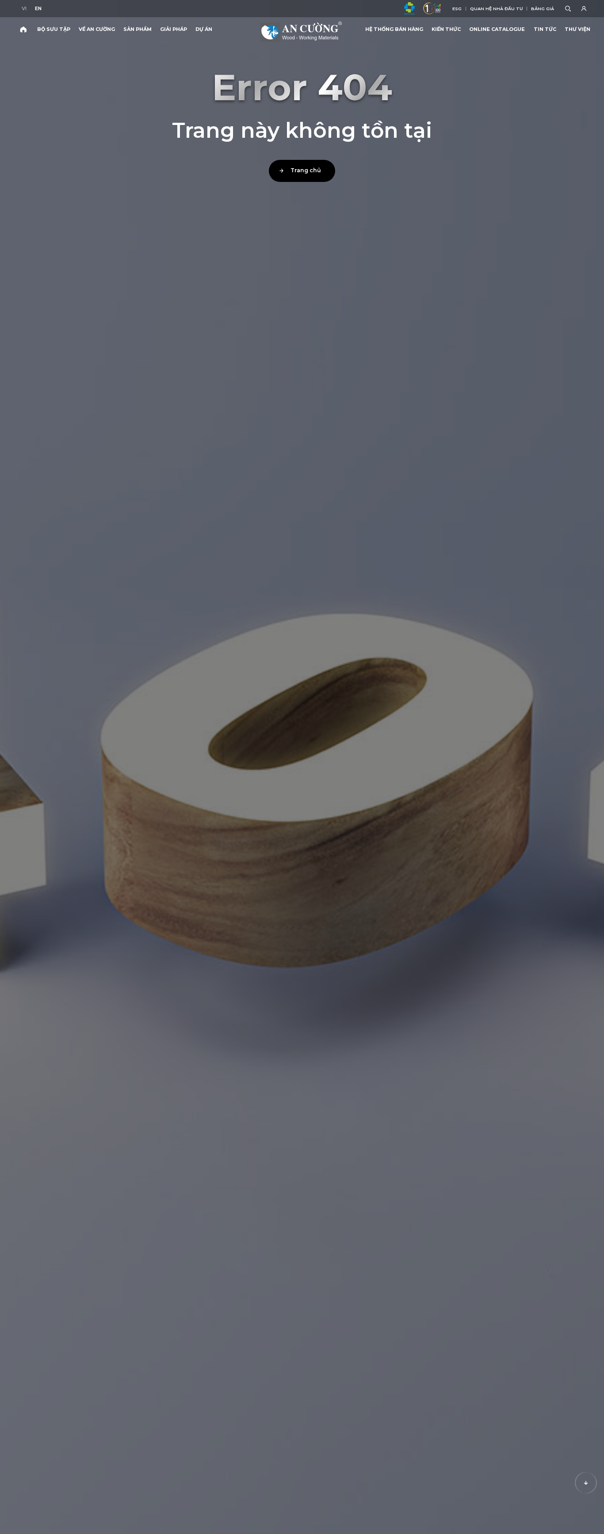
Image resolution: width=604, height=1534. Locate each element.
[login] (584, 9)
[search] (568, 9)
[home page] (23, 29)
